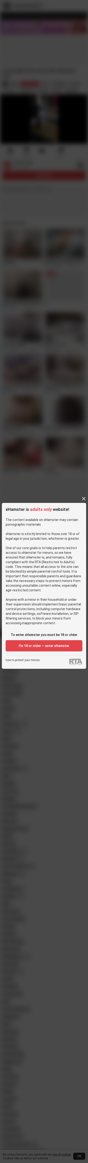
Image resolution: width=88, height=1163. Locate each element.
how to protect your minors (23, 660)
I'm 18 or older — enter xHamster (44, 646)
